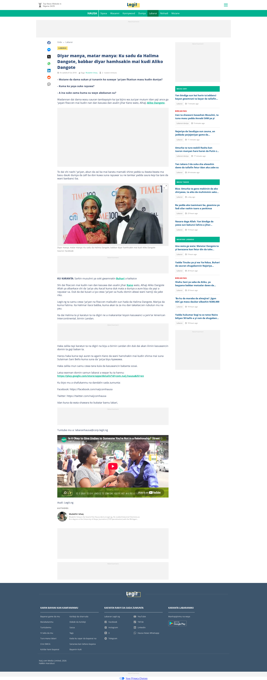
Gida (59, 42)
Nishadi (164, 13)
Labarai (153, 13)
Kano (130, 285)
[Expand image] (165, 186)
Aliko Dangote (156, 102)
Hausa (92, 13)
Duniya (142, 13)
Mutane (175, 13)
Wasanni (114, 13)
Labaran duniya (183, 123)
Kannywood (129, 13)
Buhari (120, 278)
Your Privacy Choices (137, 678)
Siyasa (103, 13)
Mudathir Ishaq (91, 73)
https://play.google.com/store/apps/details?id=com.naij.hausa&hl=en (100, 376)
